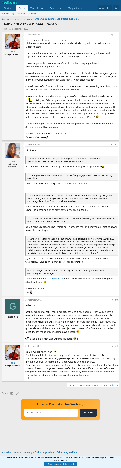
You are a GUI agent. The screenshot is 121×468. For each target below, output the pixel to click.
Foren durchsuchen (26, 13)
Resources (55, 8)
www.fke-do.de (55, 278)
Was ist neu (36, 8)
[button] (45, 8)
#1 (116, 34)
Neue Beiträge (8, 13)
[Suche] (116, 8)
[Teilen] (112, 35)
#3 (116, 300)
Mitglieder (73, 8)
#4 (116, 346)
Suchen (88, 412)
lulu (6, 28)
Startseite (9, 8)
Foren (22, 8)
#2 (116, 144)
